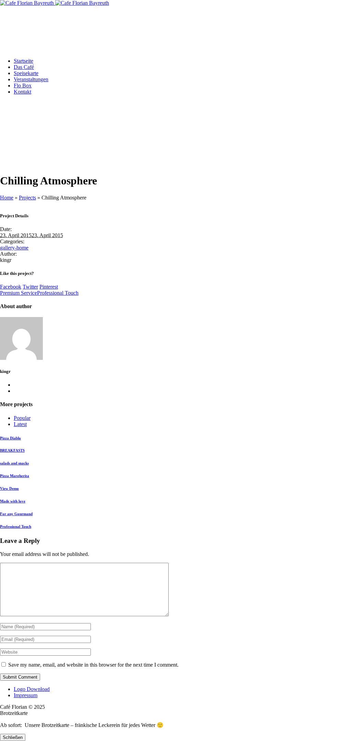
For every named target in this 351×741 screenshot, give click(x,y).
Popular (22, 418)
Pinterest (48, 287)
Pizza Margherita (14, 476)
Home (6, 198)
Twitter (30, 287)
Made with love (12, 501)
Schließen (13, 737)
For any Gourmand (16, 514)
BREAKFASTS (12, 450)
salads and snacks (14, 463)
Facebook (10, 287)
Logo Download (32, 689)
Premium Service (18, 293)
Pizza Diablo (10, 438)
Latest (20, 424)
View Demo (9, 488)
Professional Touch (57, 293)
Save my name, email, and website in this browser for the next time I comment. (93, 665)
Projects (27, 198)
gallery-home (14, 248)
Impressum (25, 695)
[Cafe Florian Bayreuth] (54, 3)
